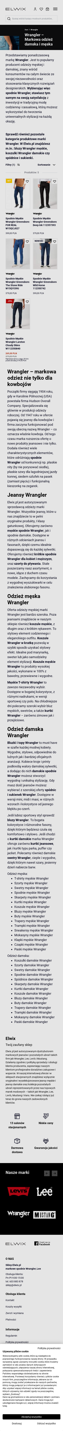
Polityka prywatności (49, 1348)
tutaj (5, 1406)
